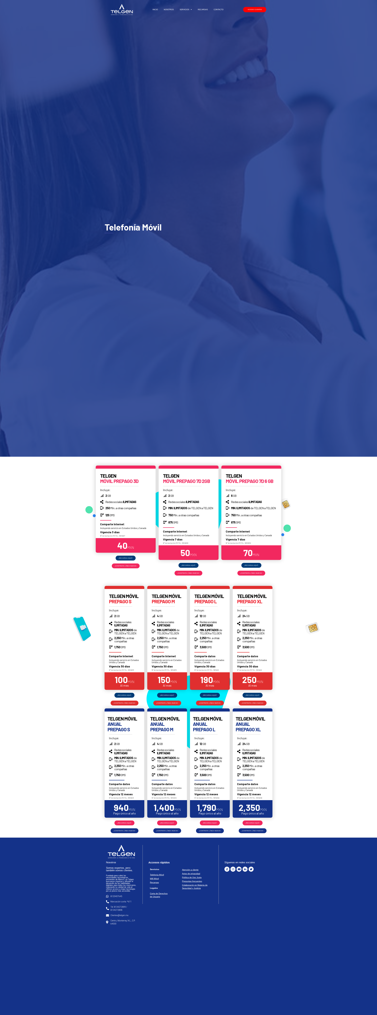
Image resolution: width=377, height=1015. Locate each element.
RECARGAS (203, 10)
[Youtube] (239, 869)
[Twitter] (251, 869)
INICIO (155, 10)
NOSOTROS (169, 10)
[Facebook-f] (226, 869)
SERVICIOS (184, 10)
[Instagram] (232, 869)
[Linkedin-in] (245, 869)
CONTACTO (218, 10)
